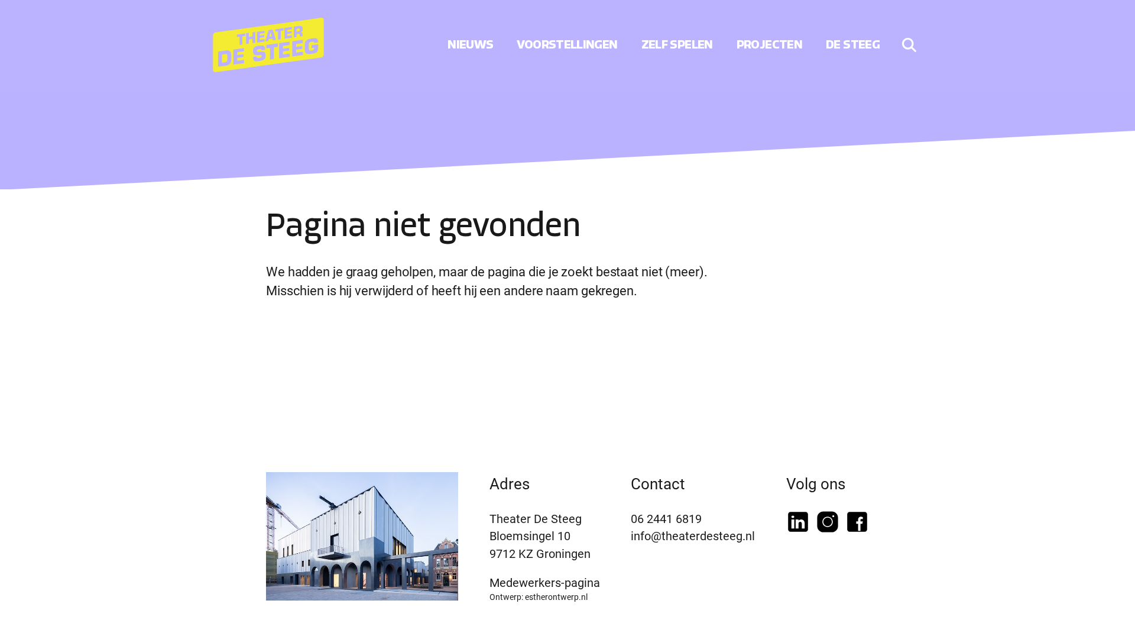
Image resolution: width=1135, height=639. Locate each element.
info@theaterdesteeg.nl (693, 535)
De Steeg (853, 44)
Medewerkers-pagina (544, 582)
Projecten (769, 44)
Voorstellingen (567, 44)
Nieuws (470, 44)
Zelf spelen (677, 44)
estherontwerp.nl (556, 596)
